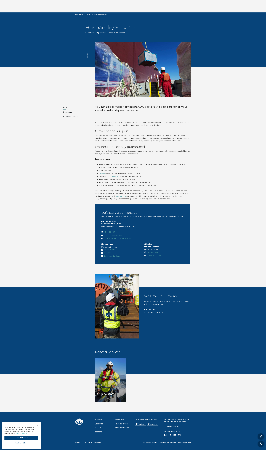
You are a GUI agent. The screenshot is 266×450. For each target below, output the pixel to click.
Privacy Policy (184, 443)
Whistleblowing (150, 443)
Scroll (87, 55)
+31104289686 (152, 252)
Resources (67, 112)
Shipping (88, 14)
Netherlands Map (155, 313)
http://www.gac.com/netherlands (117, 238)
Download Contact (112, 256)
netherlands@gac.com (113, 235)
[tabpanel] (111, 380)
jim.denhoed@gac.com (113, 253)
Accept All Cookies (21, 438)
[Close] (37, 425)
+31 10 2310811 (109, 232)
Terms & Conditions (168, 443)
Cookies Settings (21, 443)
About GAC (119, 420)
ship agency (121, 196)
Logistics (99, 424)
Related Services (70, 117)
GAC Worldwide (122, 428)
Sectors (98, 432)
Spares (102, 173)
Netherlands (79, 14)
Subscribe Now (173, 426)
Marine (98, 428)
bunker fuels (114, 176)
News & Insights (121, 424)
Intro (65, 107)
